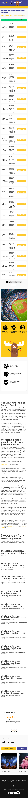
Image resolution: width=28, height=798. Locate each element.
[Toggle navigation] (25, 3)
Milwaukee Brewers (12, 526)
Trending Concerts (8, 748)
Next (20, 282)
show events (14, 285)
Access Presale (21, 26)
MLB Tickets (4, 464)
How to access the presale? (14, 20)
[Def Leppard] (9, 761)
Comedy (22, 748)
